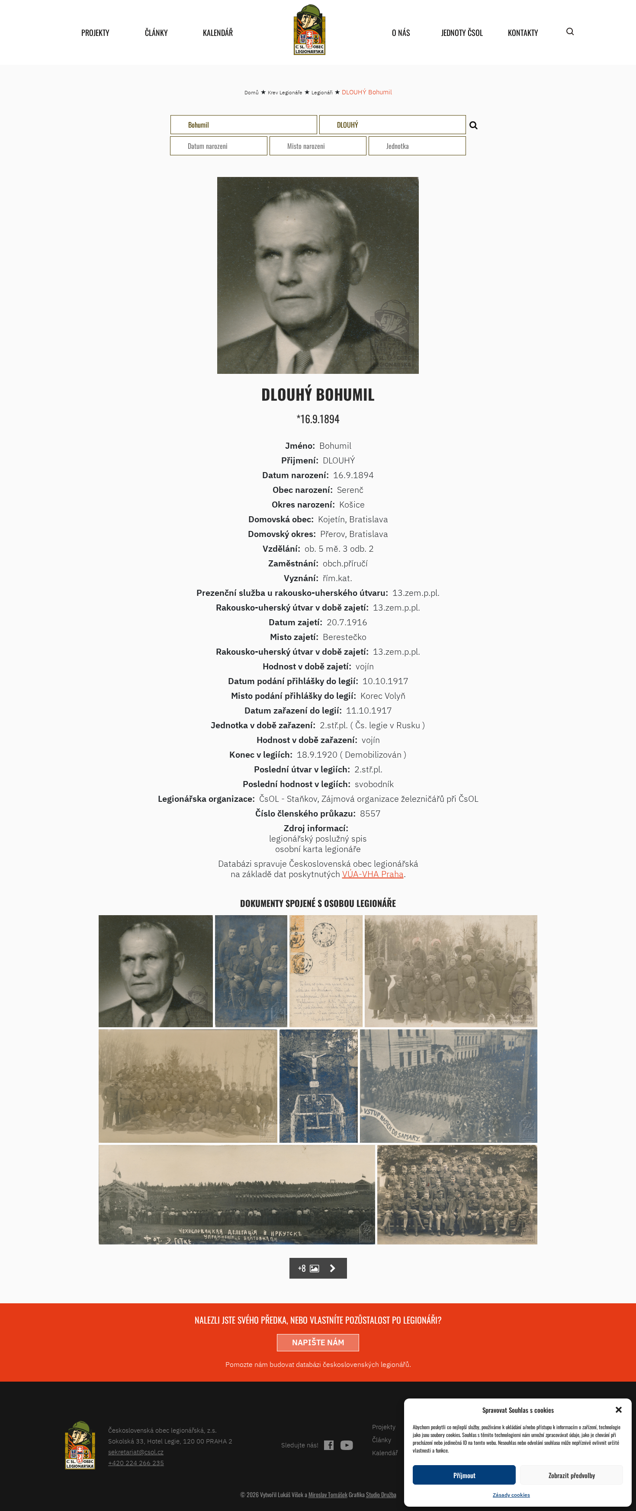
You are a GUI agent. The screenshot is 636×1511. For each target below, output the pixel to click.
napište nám (318, 1342)
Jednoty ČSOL (462, 32)
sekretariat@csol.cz (136, 1452)
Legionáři (322, 92)
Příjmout (464, 1475)
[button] (618, 1409)
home (309, 29)
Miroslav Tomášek (327, 1494)
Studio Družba (381, 1494)
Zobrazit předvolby (572, 1475)
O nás (401, 32)
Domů (251, 92)
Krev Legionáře (285, 92)
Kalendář (218, 32)
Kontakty (523, 32)
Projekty (95, 32)
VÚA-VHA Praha (373, 874)
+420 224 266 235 (136, 1463)
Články (156, 32)
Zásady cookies (511, 1495)
